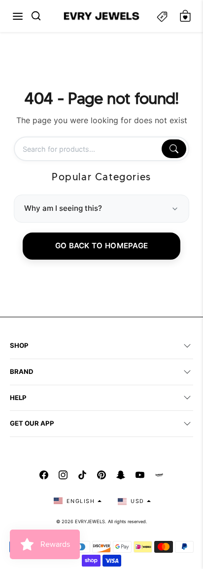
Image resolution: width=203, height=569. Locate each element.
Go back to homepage (101, 245)
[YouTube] (140, 475)
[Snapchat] (120, 475)
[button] (18, 16)
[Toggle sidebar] (162, 16)
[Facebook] (43, 475)
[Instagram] (63, 475)
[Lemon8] (159, 475)
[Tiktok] (82, 475)
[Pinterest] (101, 475)
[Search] (174, 148)
